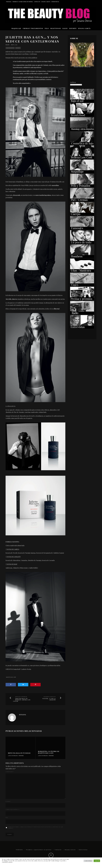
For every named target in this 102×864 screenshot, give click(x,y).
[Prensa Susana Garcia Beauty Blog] (82, 300)
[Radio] (82, 314)
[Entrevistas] (82, 328)
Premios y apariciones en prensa (23, 1)
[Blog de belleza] (82, 243)
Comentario (10, 771)
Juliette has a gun (11, 677)
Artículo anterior (21, 696)
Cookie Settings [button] (88, 860)
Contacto (37, 1)
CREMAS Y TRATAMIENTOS (33, 28)
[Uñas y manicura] (82, 271)
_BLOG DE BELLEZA (10, 47)
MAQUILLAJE (16, 28)
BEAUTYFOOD (55, 28)
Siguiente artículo (50, 696)
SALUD (65, 28)
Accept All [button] (97, 860)
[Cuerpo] (82, 215)
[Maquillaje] (82, 172)
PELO (47, 28)
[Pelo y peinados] (82, 187)
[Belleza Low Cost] (82, 158)
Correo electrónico (12, 809)
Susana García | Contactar (82, 67)
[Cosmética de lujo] (82, 144)
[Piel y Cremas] (82, 201)
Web (7, 817)
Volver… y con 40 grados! (49, 699)
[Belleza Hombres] (82, 257)
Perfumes (18, 47)
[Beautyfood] (82, 116)
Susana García (45, 1)
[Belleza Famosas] (82, 229)
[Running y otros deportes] (82, 130)
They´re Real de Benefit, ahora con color (21, 700)
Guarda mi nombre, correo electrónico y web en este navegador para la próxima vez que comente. (35, 827)
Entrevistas (55, 1)
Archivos (73, 82)
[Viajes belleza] (82, 286)
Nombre (8, 801)
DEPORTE (72, 28)
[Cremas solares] (82, 102)
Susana (7, 44)
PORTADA (8, 1)
